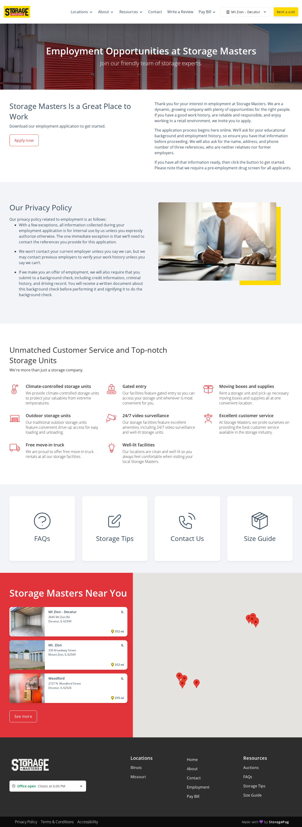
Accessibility (87, 821)
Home (192, 759)
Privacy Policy (26, 821)
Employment (198, 787)
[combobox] (47, 786)
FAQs (247, 776)
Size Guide (252, 795)
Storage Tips (254, 786)
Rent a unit (286, 12)
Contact (194, 778)
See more (23, 716)
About (192, 768)
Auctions (251, 767)
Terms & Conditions (57, 821)
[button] (252, 620)
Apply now (24, 140)
